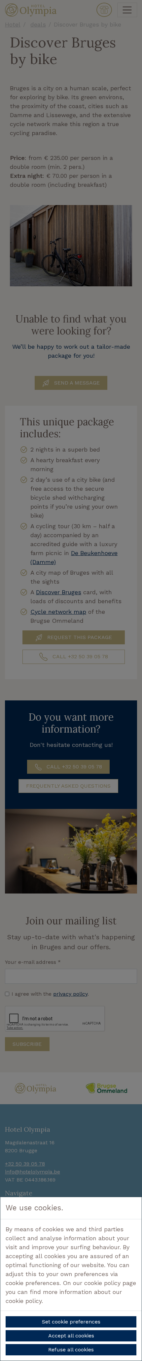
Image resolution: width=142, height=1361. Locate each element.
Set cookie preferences (71, 1322)
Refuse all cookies (71, 1349)
